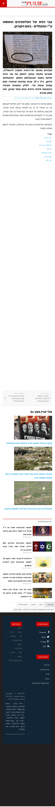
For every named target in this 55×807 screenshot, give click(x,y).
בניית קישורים (19, 712)
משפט (20, 657)
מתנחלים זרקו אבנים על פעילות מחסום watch (28, 508)
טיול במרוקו (14, 727)
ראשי (41, 605)
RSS (44, 646)
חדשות (33, 605)
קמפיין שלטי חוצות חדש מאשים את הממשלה (29, 443)
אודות (47, 674)
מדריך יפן (19, 721)
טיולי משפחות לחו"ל (15, 661)
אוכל (20, 653)
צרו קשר (46, 665)
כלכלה (19, 632)
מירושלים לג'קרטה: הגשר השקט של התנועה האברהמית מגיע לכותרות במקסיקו (17, 562)
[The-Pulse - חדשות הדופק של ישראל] (34, 3)
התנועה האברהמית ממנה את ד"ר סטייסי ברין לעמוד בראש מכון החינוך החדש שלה (17, 531)
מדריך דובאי (10, 712)
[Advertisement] (27, 276)
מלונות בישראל (12, 707)
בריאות (19, 644)
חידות (21, 704)
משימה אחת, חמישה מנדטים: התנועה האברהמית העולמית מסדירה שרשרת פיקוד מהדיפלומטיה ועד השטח (17, 577)
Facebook (42, 632)
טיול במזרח (15, 724)
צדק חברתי (18, 648)
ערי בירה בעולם (18, 715)
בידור (12, 632)
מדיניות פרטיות (44, 670)
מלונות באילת (11, 709)
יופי (21, 636)
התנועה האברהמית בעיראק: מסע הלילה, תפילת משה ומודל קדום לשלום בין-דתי (17, 546)
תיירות (13, 653)
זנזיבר (15, 704)
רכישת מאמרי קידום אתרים (40, 683)
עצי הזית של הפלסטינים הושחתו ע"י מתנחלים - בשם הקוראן (27, 23)
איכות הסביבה (17, 640)
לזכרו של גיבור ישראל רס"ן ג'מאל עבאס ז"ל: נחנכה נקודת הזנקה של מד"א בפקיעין (17, 593)
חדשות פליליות (23, 605)
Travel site (21, 709)
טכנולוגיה (13, 636)
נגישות (47, 679)
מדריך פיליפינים (12, 718)
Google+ (43, 642)
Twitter (43, 637)
